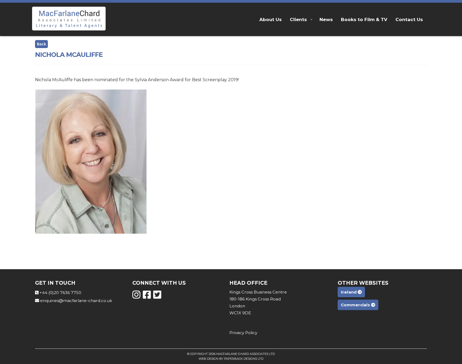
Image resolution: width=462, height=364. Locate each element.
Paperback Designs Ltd (243, 359)
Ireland (349, 292)
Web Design (208, 359)
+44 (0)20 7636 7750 (60, 292)
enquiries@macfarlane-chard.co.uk (76, 300)
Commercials (356, 304)
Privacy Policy (243, 332)
